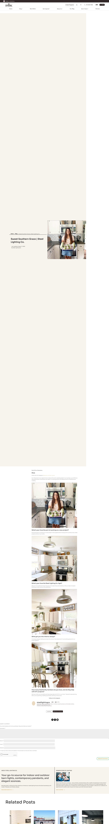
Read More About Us (6, 789)
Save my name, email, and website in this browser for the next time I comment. (19, 750)
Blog (16, 233)
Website (2, 747)
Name (1, 740)
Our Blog (72, 8)
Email (1, 744)
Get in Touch (84, 8)
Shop (20, 8)
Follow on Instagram (58, 711)
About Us (59, 8)
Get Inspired (46, 8)
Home (10, 8)
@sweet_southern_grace (49, 475)
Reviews (98, 8)
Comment (2, 728)
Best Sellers (33, 8)
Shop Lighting (59, 789)
